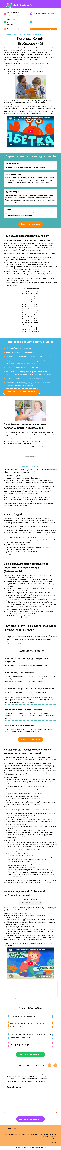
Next (58, 1092)
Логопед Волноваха (50, 998)
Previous (2, 1092)
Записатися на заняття (30, 1054)
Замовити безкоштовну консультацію (43, 29)
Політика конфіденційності (48, 1139)
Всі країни (12, 1129)
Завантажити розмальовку (31, 466)
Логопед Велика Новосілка (13, 998)
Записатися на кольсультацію (21, 392)
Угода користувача (51, 1141)
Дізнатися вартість (30, 224)
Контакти (54, 1142)
